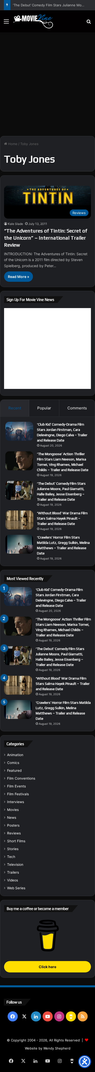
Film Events (16, 786)
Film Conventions (21, 778)
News (11, 817)
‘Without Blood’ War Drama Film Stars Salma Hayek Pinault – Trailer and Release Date (62, 518)
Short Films (16, 841)
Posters (13, 825)
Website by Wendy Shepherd (47, 1048)
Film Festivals (18, 794)
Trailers (13, 872)
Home (12, 144)
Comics (13, 763)
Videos (12, 880)
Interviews (15, 802)
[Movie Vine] (33, 21)
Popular (44, 408)
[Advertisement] (47, 82)
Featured (14, 770)
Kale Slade (15, 224)
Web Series (16, 888)
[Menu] (6, 23)
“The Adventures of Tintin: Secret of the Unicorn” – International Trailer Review (45, 238)
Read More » (18, 276)
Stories (12, 849)
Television (15, 865)
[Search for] (88, 23)
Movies (13, 810)
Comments (77, 408)
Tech (11, 857)
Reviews (14, 833)
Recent (14, 408)
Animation (15, 755)
